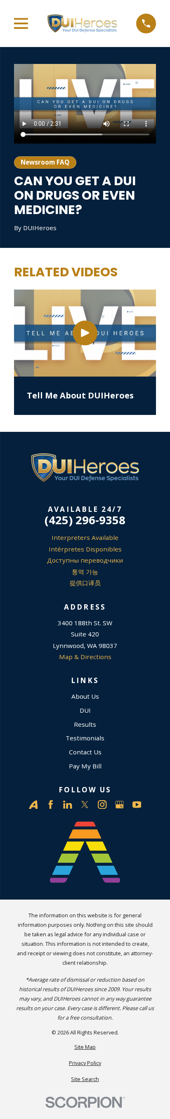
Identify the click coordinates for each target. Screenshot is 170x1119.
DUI (85, 710)
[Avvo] (33, 804)
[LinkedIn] (67, 804)
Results (85, 724)
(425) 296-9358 (85, 520)
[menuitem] (85, 1047)
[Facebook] (50, 804)
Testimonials (85, 738)
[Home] (82, 24)
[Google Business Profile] (119, 804)
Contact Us (85, 752)
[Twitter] (84, 804)
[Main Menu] (21, 23)
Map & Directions (85, 657)
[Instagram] (102, 804)
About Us (85, 696)
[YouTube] (136, 804)
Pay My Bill (85, 766)
